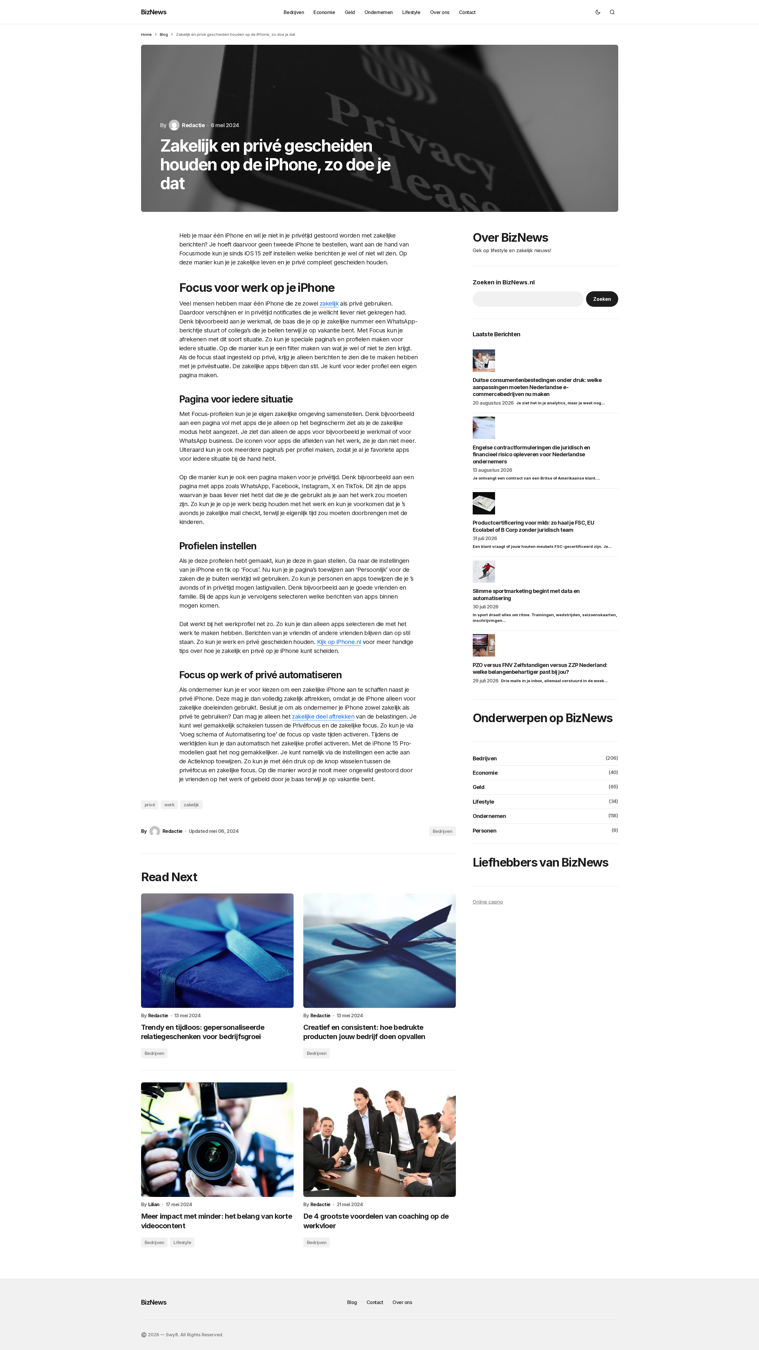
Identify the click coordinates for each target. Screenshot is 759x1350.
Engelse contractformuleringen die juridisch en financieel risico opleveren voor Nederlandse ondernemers (531, 454)
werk (169, 804)
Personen (485, 830)
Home (146, 34)
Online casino (488, 901)
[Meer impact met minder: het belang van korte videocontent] (217, 1139)
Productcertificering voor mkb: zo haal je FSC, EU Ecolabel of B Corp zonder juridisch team (533, 526)
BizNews (154, 12)
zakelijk (329, 303)
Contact (375, 1302)
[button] (598, 12)
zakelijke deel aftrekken (323, 716)
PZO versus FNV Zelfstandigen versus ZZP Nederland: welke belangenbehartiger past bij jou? (540, 668)
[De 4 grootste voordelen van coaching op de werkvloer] (379, 1139)
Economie (485, 773)
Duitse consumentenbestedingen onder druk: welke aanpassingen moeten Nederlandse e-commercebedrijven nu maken (537, 387)
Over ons (402, 1302)
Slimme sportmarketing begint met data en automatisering (526, 594)
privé (150, 804)
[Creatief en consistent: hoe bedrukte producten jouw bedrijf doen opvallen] (379, 950)
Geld (479, 787)
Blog (164, 34)
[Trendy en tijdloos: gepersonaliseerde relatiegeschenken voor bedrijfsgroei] (217, 950)
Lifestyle (182, 1242)
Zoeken (602, 299)
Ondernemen (489, 816)
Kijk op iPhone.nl (339, 641)
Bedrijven (442, 831)
